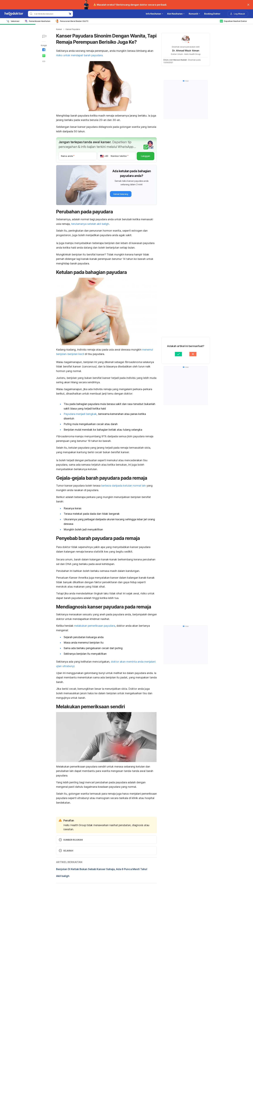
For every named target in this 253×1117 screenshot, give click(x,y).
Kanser (59, 29)
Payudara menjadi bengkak (80, 413)
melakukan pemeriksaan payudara (94, 625)
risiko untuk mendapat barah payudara (79, 55)
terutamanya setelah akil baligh (90, 223)
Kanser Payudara (73, 29)
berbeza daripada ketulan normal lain (123, 485)
